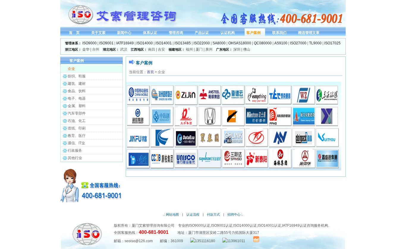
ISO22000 (201, 43)
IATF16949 (125, 43)
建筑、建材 (77, 84)
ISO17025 (332, 43)
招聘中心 (233, 214)
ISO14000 (144, 43)
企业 (71, 69)
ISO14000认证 (245, 225)
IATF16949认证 (294, 225)
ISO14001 (163, 43)
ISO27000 (298, 43)
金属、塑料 (77, 106)
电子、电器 (77, 98)
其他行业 (75, 158)
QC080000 (263, 43)
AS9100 (280, 43)
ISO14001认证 (269, 225)
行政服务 (75, 150)
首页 (150, 72)
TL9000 (315, 43)
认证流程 (192, 214)
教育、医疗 (77, 136)
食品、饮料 (77, 91)
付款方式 (213, 214)
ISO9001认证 (221, 225)
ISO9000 (89, 43)
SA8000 (219, 43)
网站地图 (172, 214)
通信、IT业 (76, 143)
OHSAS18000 (239, 43)
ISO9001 (106, 43)
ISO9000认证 (199, 225)
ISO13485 (182, 43)
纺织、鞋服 (77, 76)
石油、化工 (77, 121)
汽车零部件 (77, 113)
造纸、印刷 (77, 128)
